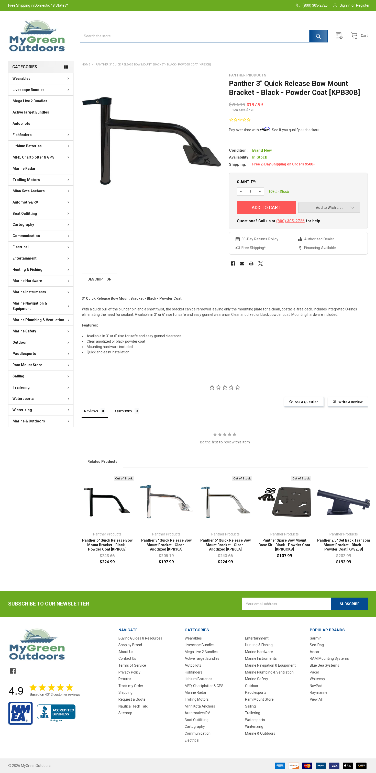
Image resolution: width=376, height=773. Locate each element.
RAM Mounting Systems (329, 658)
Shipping (125, 692)
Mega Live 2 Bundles (30, 101)
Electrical (21, 247)
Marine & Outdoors (29, 421)
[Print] (251, 263)
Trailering (21, 387)
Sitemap (125, 713)
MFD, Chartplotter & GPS (33, 157)
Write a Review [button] (350, 401)
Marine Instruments (29, 292)
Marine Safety (24, 331)
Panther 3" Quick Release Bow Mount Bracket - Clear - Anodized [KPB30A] (166, 544)
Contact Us (127, 658)
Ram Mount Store (27, 365)
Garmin (316, 638)
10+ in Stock (278, 191)
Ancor (314, 652)
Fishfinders (22, 135)
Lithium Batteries (27, 146)
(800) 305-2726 (290, 221)
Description (99, 279)
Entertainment (25, 258)
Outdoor (20, 342)
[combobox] (204, 36)
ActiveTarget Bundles (31, 112)
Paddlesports (24, 354)
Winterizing (22, 410)
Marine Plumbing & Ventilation (38, 320)
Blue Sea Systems (324, 665)
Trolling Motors (26, 180)
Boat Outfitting (25, 213)
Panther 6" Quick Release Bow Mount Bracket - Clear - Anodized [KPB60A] (225, 544)
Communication (26, 236)
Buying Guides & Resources (140, 638)
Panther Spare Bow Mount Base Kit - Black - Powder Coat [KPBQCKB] (284, 544)
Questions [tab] (123, 410)
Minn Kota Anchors (29, 191)
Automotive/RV (25, 202)
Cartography (23, 224)
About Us (125, 652)
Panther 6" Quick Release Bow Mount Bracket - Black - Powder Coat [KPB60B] (107, 544)
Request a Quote (132, 699)
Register (363, 5)
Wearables (21, 78)
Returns (124, 679)
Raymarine (318, 692)
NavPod (316, 686)
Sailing (18, 376)
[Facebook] (233, 263)
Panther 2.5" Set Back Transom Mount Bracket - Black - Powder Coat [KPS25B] (343, 544)
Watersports (23, 399)
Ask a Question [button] (306, 401)
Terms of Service (132, 665)
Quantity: (246, 182)
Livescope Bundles (29, 90)
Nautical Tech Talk (133, 706)
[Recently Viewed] (340, 36)
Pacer (314, 672)
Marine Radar (24, 168)
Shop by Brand (130, 645)
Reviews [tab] (91, 410)
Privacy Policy (129, 672)
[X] (260, 263)
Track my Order (130, 686)
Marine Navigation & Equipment (30, 306)
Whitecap (317, 679)
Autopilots (21, 123)
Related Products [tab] (102, 462)
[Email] (242, 263)
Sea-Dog (317, 645)
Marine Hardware (27, 281)
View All (316, 699)
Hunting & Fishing (27, 269)
